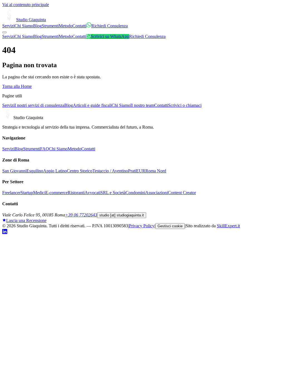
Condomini (135, 192)
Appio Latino (55, 170)
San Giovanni (14, 170)
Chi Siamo (23, 25)
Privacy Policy (141, 225)
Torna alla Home (17, 86)
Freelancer (11, 192)
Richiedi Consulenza (109, 25)
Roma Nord (155, 170)
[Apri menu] (4, 32)
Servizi (8, 25)
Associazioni (156, 192)
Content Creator (182, 192)
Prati (132, 170)
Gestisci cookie (170, 226)
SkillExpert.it (228, 225)
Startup (27, 192)
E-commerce (56, 192)
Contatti (79, 25)
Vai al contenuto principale (25, 4)
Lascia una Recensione (26, 220)
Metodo (65, 25)
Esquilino (34, 170)
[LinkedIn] (4, 232)
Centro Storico (79, 170)
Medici (39, 192)
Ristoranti (76, 192)
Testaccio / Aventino (110, 170)
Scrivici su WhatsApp (110, 36)
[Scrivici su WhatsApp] (88, 25)
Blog (37, 25)
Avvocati (92, 192)
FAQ (44, 148)
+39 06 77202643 (81, 215)
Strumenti (50, 25)
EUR (140, 170)
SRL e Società (113, 192)
